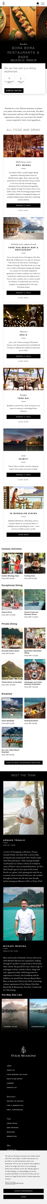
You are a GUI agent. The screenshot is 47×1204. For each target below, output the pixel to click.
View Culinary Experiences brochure (23, 762)
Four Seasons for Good (17, 1074)
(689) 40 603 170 (17, 60)
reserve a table (23, 205)
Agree (23, 1197)
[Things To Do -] (15, 1015)
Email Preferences (15, 1109)
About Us (11, 1070)
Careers (10, 1083)
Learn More (23, 210)
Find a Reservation (15, 1105)
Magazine (11, 1132)
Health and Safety (15, 1079)
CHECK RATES (14, 90)
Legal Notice (19, 1183)
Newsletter (12, 1136)
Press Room (12, 1123)
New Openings (13, 1127)
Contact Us (31, 60)
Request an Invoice (15, 1101)
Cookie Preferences (23, 1191)
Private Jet (12, 1150)
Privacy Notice (10, 1183)
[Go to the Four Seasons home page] (3, 3)
